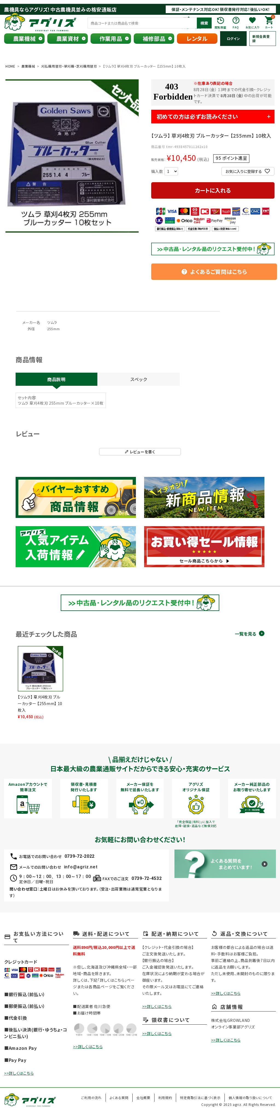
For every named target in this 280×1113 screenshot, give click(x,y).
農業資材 (67, 38)
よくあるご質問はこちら (214, 272)
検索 (204, 23)
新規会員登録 (261, 38)
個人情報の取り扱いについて (250, 1097)
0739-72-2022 (80, 856)
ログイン (233, 38)
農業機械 (24, 38)
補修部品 (154, 38)
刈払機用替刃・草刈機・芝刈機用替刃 (69, 66)
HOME (10, 66)
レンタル (197, 38)
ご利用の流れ (91, 1097)
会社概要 (143, 1097)
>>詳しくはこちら (19, 1073)
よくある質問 (119, 1097)
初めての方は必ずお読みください (197, 116)
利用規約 (165, 1097)
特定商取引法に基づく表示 (200, 1097)
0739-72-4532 (147, 878)
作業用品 (111, 38)
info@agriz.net (81, 866)
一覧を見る (245, 634)
